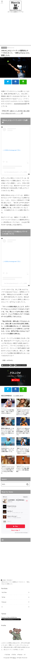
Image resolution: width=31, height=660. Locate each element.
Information (4, 47)
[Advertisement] (15, 29)
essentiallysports (19, 103)
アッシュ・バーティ (21, 365)
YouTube (4, 592)
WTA (13, 365)
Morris (14, 657)
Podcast (4, 602)
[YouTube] (15, 380)
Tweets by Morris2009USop (9, 617)
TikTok (3, 597)
